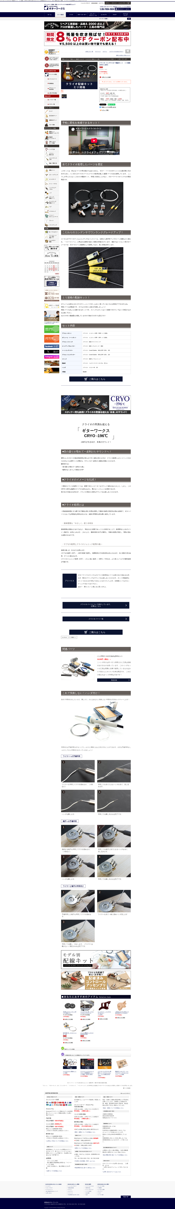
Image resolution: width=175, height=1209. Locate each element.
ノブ (50, 193)
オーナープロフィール (93, 14)
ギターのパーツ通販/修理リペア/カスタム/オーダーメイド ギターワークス (56, 6)
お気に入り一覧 (89, 51)
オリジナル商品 (53, 74)
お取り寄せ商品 (53, 93)
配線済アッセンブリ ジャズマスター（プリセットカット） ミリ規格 (121, 1073)
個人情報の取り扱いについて (52, 1191)
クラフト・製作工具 (52, 154)
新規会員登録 (71, 1187)
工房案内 (100, 1187)
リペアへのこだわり (90, 1186)
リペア (71, 14)
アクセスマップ (125, 14)
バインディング (53, 225)
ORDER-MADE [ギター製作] (103, 1184)
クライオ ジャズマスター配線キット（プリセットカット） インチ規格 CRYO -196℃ (104, 1073)
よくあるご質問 (101, 1189)
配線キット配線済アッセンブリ (54, 132)
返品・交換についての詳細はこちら (113, 1108)
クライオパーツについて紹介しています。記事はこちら (96, 605)
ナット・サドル (53, 183)
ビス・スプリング (53, 174)
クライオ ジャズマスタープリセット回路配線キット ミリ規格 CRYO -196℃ (87, 1073)
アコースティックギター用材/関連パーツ (53, 236)
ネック (50, 111)
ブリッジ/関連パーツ (52, 197)
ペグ (50, 206)
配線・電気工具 (53, 163)
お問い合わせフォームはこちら (112, 1171)
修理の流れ (88, 1187)
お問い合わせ (49, 1193)
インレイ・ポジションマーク (53, 216)
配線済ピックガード (52, 137)
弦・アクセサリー (53, 232)
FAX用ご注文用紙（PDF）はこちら (85, 1161)
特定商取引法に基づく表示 (73, 1194)
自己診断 (87, 1193)
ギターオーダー (82, 14)
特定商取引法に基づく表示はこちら (85, 1167)
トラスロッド (52, 211)
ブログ (114, 14)
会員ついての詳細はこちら (54, 1171)
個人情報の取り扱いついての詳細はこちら (115, 1155)
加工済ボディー (53, 115)
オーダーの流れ (101, 1186)
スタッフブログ (49, 1187)
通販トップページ (65, 59)
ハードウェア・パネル (53, 188)
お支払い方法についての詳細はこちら (57, 1141)
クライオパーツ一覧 (96, 619)
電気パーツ (52, 170)
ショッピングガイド (72, 1186)
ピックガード (52, 179)
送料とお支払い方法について (123, 55)
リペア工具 (52, 149)
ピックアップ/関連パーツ (52, 202)
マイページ (98, 51)
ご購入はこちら (97, 379)
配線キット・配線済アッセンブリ (77, 59)
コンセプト (103, 14)
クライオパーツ (53, 79)
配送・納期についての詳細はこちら (85, 1132)
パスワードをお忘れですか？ (116, 51)
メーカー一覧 (52, 99)
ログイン (105, 51)
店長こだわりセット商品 (52, 142)
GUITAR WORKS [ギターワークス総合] (53, 1184)
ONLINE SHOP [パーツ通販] (73, 1184)
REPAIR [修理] (88, 1184)
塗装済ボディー (53, 120)
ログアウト (70, 1191)
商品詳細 (114, 680)
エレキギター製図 (52, 241)
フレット (51, 220)
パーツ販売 (60, 14)
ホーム (49, 14)
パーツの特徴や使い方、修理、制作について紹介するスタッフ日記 (51, 323)
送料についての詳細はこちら (83, 1148)
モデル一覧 (52, 104)
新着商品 (51, 83)
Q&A (87, 1194)
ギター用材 (52, 124)
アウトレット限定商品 (52, 88)
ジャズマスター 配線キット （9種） (92, 59)
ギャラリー (100, 1191)
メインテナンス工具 (53, 158)
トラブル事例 (88, 1191)
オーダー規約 (101, 1194)
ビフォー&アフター (90, 1189)
